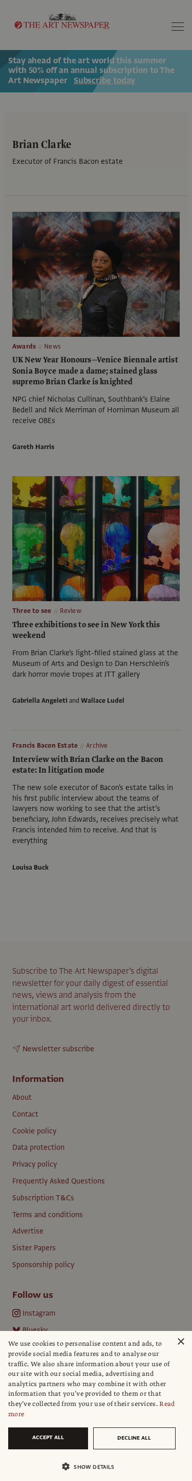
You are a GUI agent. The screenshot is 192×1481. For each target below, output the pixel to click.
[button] (92, 1466)
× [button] (180, 1342)
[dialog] (96, 1406)
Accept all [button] (48, 1437)
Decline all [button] (134, 1438)
